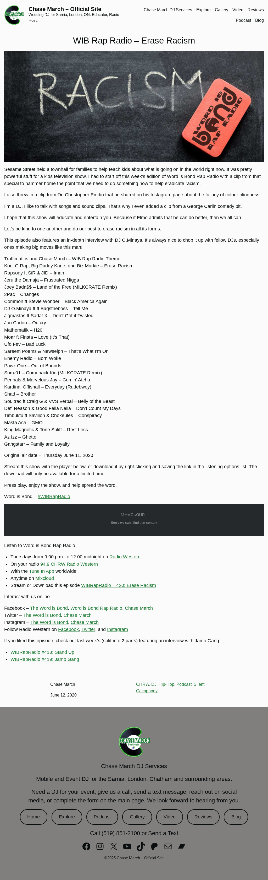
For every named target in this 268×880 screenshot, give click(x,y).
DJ (154, 684)
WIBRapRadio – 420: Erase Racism (118, 585)
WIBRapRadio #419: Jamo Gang (44, 659)
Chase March (139, 608)
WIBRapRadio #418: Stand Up (42, 652)
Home (33, 816)
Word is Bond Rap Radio (96, 608)
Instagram (117, 629)
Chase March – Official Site (65, 9)
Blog (236, 816)
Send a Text (163, 833)
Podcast (184, 684)
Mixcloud (44, 578)
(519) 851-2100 (121, 833)
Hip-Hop (166, 684)
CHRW (142, 684)
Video (170, 816)
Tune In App (41, 571)
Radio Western (125, 556)
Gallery (137, 816)
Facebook (68, 629)
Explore (67, 816)
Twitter (88, 629)
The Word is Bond (49, 608)
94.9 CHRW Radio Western (69, 564)
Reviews (203, 816)
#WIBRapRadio (54, 496)
